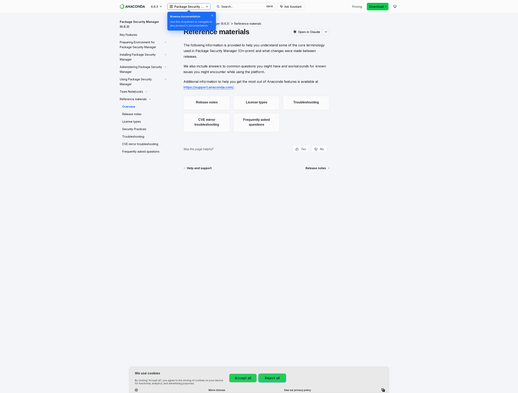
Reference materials (247, 23)
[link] (207, 103)
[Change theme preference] (395, 6)
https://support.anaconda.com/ (209, 87)
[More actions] (326, 31)
